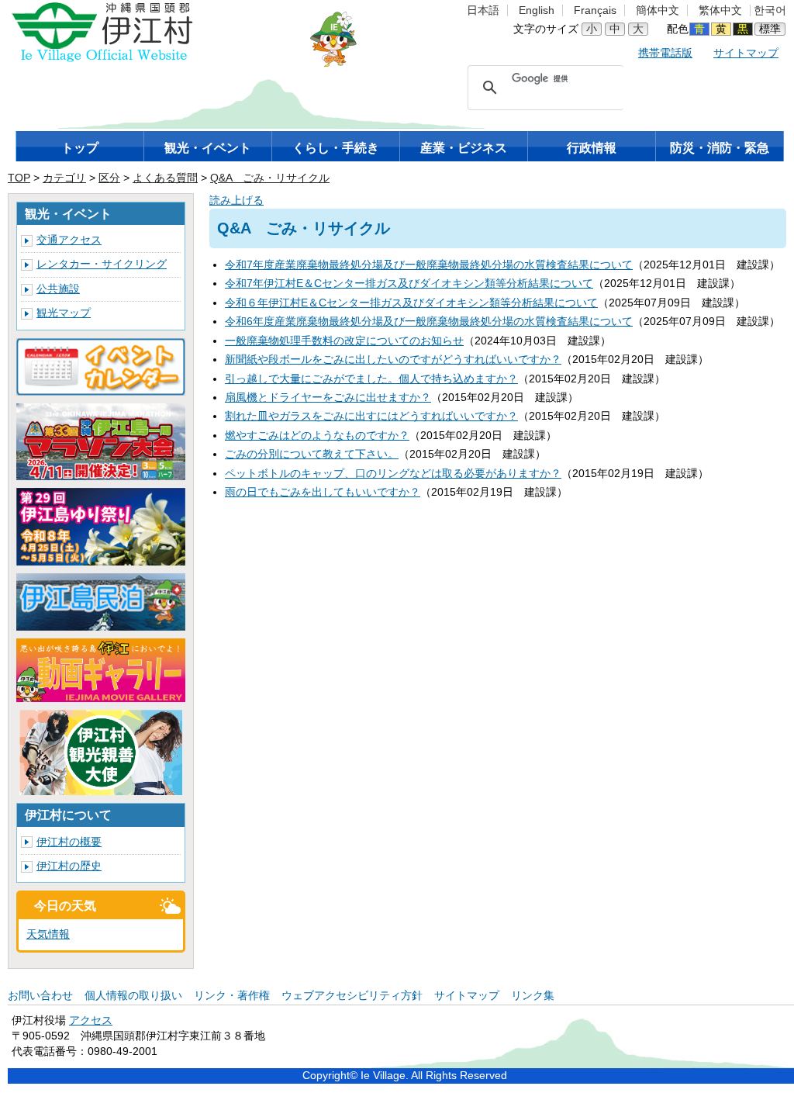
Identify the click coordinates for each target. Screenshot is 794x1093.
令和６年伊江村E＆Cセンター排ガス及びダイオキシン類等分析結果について (411, 303)
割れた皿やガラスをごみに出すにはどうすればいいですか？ (371, 416)
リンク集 (532, 995)
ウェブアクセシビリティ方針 (352, 995)
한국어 (770, 10)
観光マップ (63, 313)
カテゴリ (64, 178)
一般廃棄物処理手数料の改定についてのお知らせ (344, 341)
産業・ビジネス (463, 147)
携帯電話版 (665, 53)
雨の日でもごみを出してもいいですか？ (322, 492)
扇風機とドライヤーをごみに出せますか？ (328, 397)
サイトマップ (745, 53)
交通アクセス (69, 240)
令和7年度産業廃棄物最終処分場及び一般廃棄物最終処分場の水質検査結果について (429, 265)
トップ (79, 147)
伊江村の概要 (69, 842)
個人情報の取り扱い (133, 995)
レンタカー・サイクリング (101, 264)
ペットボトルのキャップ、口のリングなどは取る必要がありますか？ (393, 473)
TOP (19, 178)
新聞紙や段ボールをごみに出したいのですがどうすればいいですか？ (393, 359)
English (536, 10)
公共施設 (58, 289)
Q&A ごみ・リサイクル (270, 178)
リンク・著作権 (232, 995)
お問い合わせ (40, 995)
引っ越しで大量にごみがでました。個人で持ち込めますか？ (371, 379)
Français (595, 10)
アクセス (90, 1020)
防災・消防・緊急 (719, 147)
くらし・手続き (335, 147)
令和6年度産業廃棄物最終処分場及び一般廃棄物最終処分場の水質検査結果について (429, 321)
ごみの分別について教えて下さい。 (312, 454)
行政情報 (591, 147)
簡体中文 (657, 10)
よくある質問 (165, 178)
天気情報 (48, 934)
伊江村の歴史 (69, 866)
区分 (109, 178)
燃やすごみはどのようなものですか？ (317, 435)
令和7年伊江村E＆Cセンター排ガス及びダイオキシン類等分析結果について (409, 283)
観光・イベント (207, 147)
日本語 (483, 10)
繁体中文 (720, 10)
